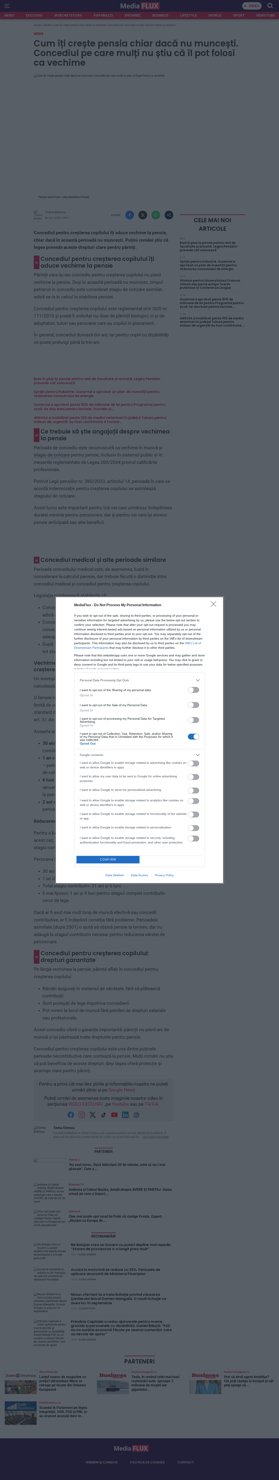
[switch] (193, 690)
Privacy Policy (164, 875)
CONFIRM (108, 859)
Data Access (139, 875)
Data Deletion (114, 875)
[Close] (215, 605)
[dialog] (139, 740)
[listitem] (139, 680)
